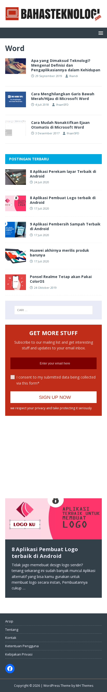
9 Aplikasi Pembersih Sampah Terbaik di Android (65, 226)
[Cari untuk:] (53, 310)
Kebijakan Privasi (18, 654)
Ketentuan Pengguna (22, 646)
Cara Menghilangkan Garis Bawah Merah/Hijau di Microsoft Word (62, 96)
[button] (100, 32)
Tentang (11, 629)
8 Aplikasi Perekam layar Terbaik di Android (63, 174)
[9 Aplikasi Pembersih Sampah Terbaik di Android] (15, 234)
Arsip (9, 621)
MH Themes (84, 685)
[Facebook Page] (10, 668)
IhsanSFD (62, 104)
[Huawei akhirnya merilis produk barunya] (15, 260)
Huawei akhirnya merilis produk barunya (59, 252)
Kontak (10, 637)
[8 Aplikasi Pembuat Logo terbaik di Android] (15, 208)
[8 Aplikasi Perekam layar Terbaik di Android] (15, 181)
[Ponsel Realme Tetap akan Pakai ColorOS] (15, 287)
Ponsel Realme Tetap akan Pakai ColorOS (61, 279)
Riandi (73, 76)
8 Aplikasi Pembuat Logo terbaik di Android (63, 200)
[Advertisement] (46, 453)
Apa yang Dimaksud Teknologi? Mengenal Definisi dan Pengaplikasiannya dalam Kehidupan (65, 65)
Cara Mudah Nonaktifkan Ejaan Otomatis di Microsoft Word (60, 125)
